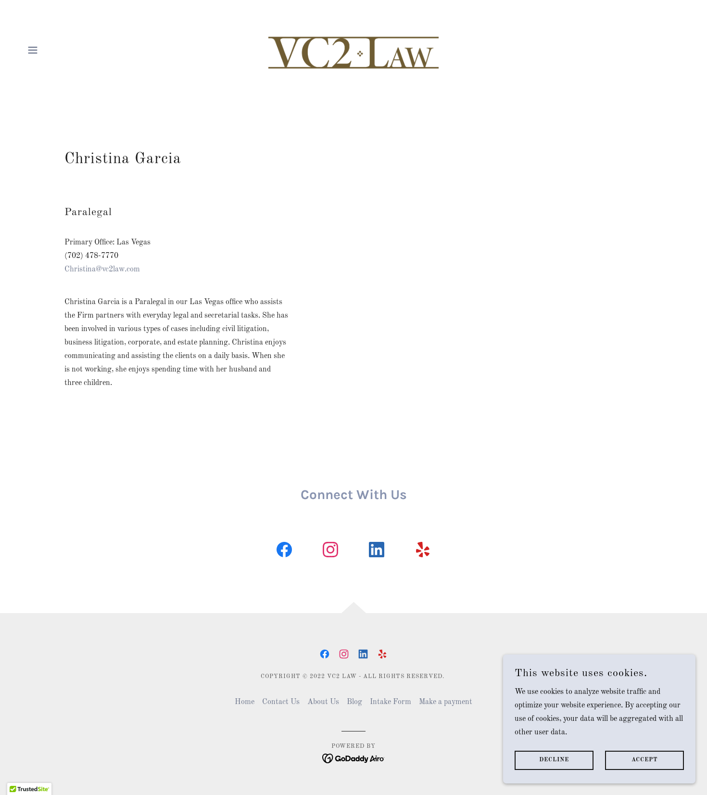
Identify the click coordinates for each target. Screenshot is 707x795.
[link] (353, 50)
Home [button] (244, 702)
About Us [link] (323, 702)
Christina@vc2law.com (102, 269)
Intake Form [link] (390, 702)
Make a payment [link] (445, 702)
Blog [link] (354, 702)
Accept (644, 760)
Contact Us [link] (281, 702)
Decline (554, 760)
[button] (32, 50)
